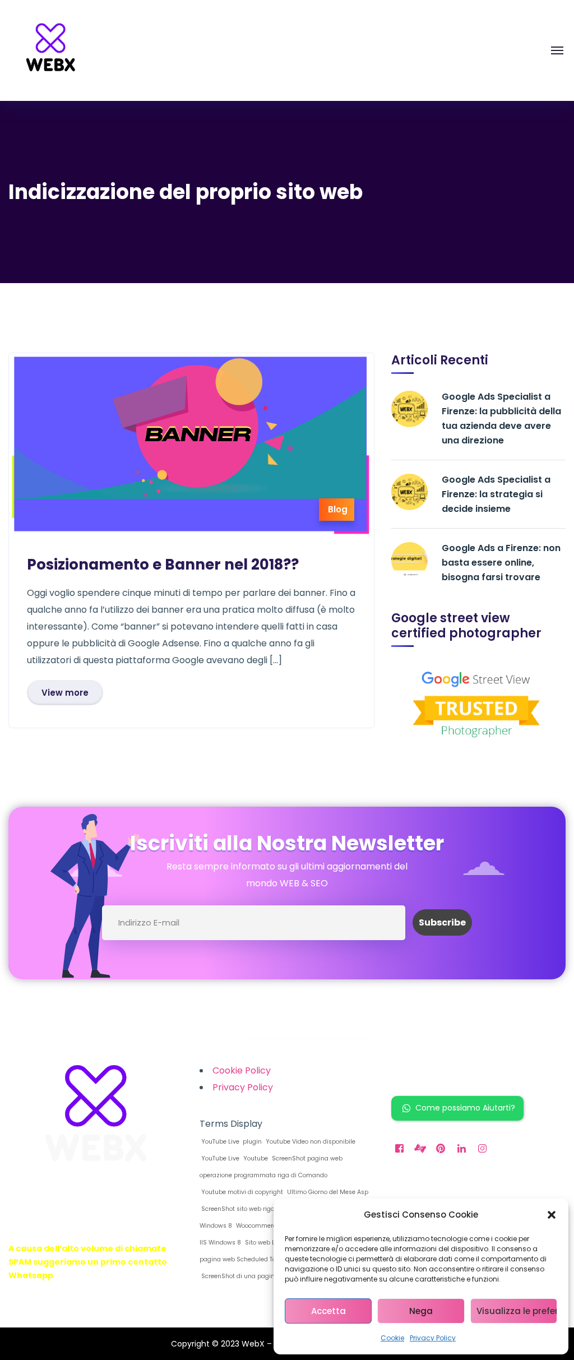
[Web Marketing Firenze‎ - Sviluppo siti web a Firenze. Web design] (50, 50)
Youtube (255, 1158)
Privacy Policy (433, 1338)
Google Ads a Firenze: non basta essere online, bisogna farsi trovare (501, 563)
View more (65, 692)
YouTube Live (219, 1158)
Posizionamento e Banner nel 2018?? (163, 564)
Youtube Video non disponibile (309, 1141)
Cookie (392, 1338)
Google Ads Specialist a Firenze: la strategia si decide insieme (496, 494)
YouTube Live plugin (231, 1141)
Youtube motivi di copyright (241, 1192)
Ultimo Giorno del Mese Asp (326, 1192)
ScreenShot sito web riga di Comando (256, 1209)
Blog (338, 509)
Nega (421, 1311)
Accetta (328, 1311)
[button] (551, 1214)
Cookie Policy (241, 1070)
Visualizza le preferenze (516, 1311)
